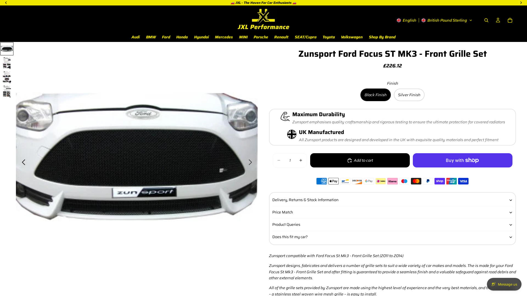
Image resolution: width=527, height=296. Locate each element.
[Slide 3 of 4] (7, 77)
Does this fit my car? (290, 237)
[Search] (486, 20)
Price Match (282, 212)
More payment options (462, 172)
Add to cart (363, 160)
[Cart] (510, 20)
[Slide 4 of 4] (7, 92)
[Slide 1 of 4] (7, 49)
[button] (434, 20)
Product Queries (286, 224)
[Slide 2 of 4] (7, 63)
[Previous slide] (22, 163)
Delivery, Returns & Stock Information (305, 200)
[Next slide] (252, 163)
